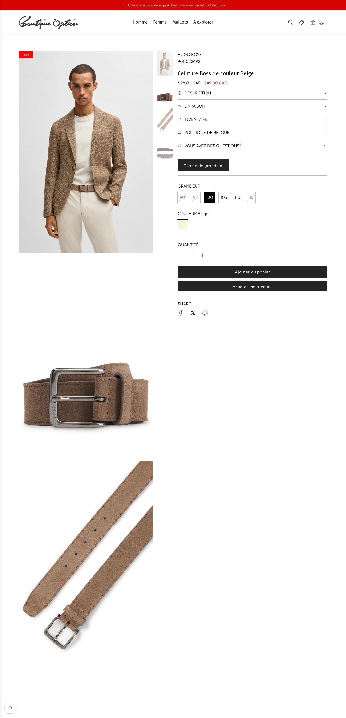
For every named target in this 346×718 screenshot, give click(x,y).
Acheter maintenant (252, 286)
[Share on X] (192, 314)
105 (224, 197)
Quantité (188, 244)
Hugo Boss (190, 54)
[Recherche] (290, 22)
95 (195, 197)
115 (250, 197)
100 (209, 197)
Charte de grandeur (203, 165)
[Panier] (313, 22)
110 (237, 197)
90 (182, 197)
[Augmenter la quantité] (202, 255)
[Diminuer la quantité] (183, 255)
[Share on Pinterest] (205, 314)
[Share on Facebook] (180, 314)
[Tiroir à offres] (301, 22)
